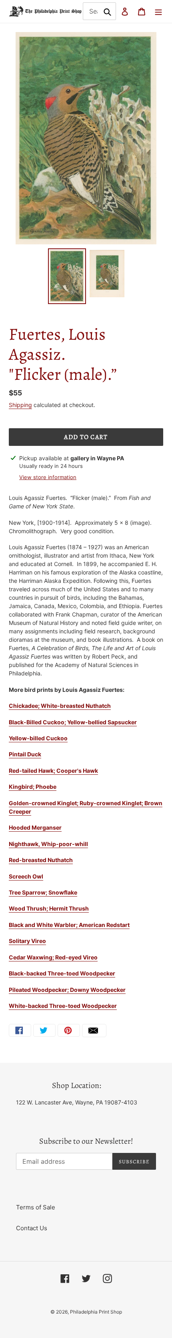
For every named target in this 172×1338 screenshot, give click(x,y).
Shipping (20, 404)
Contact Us (31, 1228)
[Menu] (158, 11)
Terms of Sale (35, 1207)
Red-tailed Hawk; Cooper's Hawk (53, 770)
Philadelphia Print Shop (96, 1312)
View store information (47, 477)
